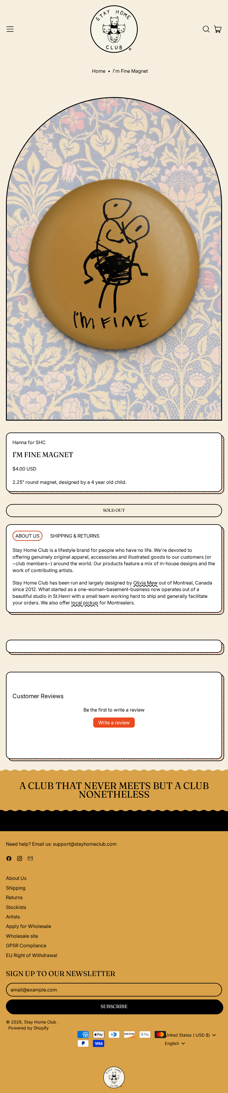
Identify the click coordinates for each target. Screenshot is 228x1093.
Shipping (16, 888)
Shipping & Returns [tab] (74, 536)
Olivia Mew (145, 583)
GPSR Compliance (26, 945)
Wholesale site (22, 936)
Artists (13, 917)
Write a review (114, 723)
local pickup (84, 603)
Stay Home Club (40, 1021)
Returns (14, 897)
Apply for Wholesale (28, 926)
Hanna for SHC (29, 442)
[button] (206, 29)
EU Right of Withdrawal (31, 955)
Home (98, 71)
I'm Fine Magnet (130, 71)
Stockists (16, 907)
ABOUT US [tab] (27, 536)
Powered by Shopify (28, 1027)
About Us (16, 878)
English (172, 1043)
